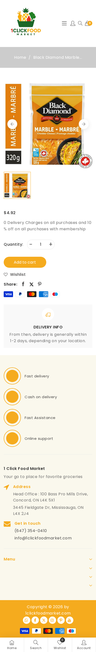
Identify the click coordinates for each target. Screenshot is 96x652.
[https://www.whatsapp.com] (26, 620)
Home (20, 57)
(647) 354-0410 (31, 531)
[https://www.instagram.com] (52, 620)
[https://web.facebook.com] (35, 620)
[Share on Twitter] (31, 284)
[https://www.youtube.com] (69, 620)
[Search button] (80, 23)
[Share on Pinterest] (39, 284)
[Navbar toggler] (64, 23)
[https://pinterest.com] (61, 620)
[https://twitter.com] (44, 620)
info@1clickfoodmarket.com (43, 538)
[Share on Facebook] (23, 284)
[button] (84, 124)
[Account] (73, 23)
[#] (12, 375)
